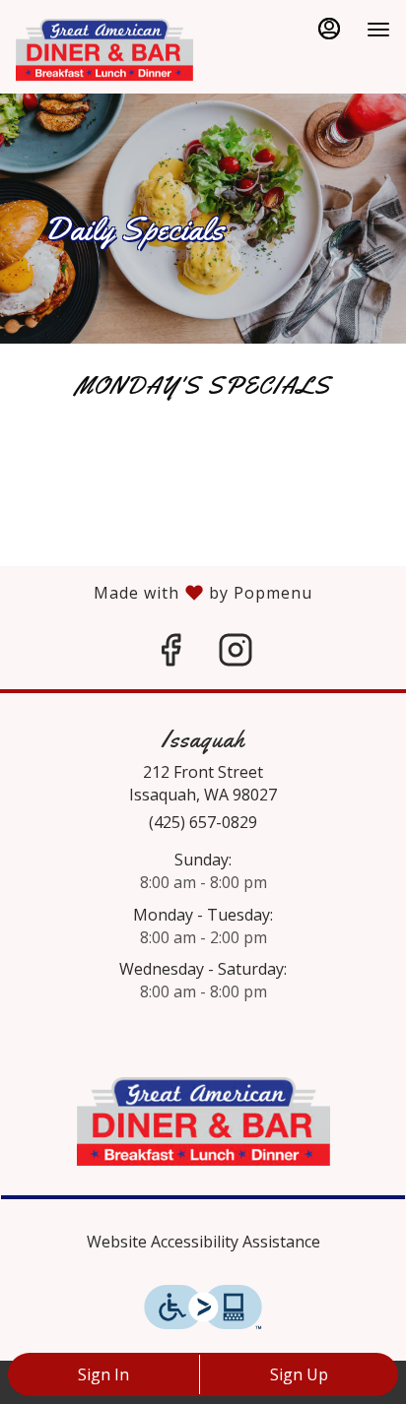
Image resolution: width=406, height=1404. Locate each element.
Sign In (103, 1374)
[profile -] (329, 28)
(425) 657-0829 (203, 822)
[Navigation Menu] (378, 29)
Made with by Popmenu (156, 592)
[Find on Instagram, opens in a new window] (235, 654)
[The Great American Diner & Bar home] (104, 49)
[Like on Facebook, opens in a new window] (170, 654)
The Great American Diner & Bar (203, 1121)
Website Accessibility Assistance (203, 1241)
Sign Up (299, 1374)
